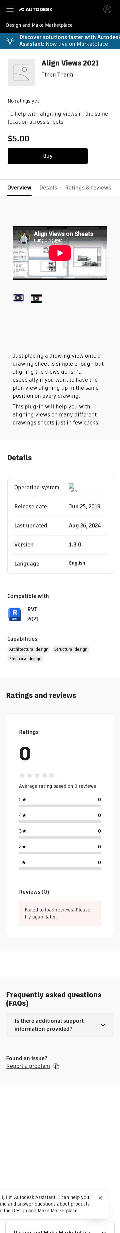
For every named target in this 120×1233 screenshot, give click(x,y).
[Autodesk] (36, 9)
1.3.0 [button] (75, 544)
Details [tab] (48, 188)
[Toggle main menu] (10, 9)
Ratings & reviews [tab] (88, 188)
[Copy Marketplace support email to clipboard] (56, 1066)
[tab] (20, 307)
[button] (60, 1025)
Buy (48, 156)
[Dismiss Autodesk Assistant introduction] (100, 1198)
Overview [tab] (19, 188)
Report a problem (28, 1066)
